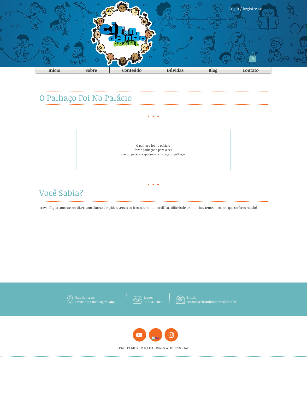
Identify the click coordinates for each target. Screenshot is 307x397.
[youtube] (139, 335)
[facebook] (155, 340)
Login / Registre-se (245, 8)
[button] (253, 57)
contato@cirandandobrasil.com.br (211, 302)
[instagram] (171, 335)
